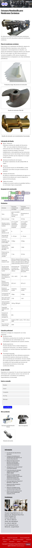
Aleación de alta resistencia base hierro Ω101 (13, 485)
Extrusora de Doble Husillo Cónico (8, 426)
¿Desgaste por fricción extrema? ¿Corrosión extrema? (14, 467)
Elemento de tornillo (8, 441)
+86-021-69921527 (12, 519)
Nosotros (18, 541)
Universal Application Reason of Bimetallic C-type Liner (14, 481)
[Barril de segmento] (23, 419)
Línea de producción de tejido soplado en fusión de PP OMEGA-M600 (14, 472)
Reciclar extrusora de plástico (18, 539)
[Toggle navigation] (28, 3)
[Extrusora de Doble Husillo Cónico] (8, 419)
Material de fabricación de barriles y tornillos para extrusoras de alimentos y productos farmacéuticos (13, 463)
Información (8, 450)
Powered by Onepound (20, 545)
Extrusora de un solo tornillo (12, 537)
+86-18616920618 (13, 521)
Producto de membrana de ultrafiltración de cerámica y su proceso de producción (14, 458)
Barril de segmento (23, 425)
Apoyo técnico (11, 541)
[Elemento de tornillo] (8, 434)
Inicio (3, 537)
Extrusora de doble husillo (25, 537)
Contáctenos (8, 498)
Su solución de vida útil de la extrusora (14, 453)
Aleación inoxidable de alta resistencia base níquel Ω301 (14, 488)
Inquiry (28, 544)
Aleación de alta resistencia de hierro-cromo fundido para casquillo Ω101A (14, 492)
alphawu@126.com (13, 525)
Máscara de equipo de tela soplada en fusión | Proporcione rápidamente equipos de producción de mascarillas (14, 477)
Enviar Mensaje (7, 407)
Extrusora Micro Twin (6, 539)
